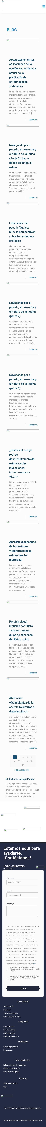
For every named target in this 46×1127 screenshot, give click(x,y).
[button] (44, 6)
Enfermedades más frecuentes (14, 1065)
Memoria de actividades (11, 1016)
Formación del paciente (11, 1068)
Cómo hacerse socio (10, 1013)
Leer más (33, 119)
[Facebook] (28, 1114)
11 (23, 765)
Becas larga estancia (10, 1047)
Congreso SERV (9, 1026)
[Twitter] (18, 1114)
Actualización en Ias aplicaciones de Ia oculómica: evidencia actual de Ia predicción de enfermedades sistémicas (22, 73)
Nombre (10, 878)
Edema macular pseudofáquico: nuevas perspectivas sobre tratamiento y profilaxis (22, 232)
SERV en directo (9, 1033)
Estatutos (6, 1010)
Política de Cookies (35, 1120)
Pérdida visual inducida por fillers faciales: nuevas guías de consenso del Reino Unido (21, 630)
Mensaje (10, 904)
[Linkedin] (23, 1114)
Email (9, 891)
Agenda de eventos (10, 1083)
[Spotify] (33, 1114)
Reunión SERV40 (9, 1030)
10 (31, 761)
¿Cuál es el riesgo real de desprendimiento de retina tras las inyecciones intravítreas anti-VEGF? (21, 463)
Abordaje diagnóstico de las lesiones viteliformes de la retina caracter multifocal (22, 550)
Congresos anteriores (11, 1036)
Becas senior (8, 1050)
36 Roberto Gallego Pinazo (20, 779)
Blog (5, 1087)
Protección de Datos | (21, 1120)
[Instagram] (13, 1114)
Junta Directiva (8, 1006)
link (34, 963)
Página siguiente (22, 770)
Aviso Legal (8, 1120)
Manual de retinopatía (11, 1072)
